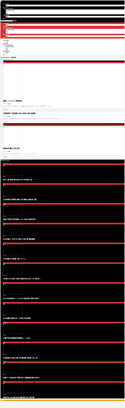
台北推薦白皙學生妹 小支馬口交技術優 (16, 318)
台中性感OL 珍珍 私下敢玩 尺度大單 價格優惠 (19, 239)
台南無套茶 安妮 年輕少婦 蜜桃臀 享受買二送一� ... (21, 358)
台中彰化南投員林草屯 (8, 8)
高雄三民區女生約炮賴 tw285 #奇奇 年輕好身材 (19, 219)
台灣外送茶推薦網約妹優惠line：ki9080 (16, 338)
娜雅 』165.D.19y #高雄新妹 (12, 101)
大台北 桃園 (6, 4)
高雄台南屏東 (6, 15)
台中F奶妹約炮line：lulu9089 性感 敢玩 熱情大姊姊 (20, 298)
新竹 (4, 18)
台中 (7, 12)
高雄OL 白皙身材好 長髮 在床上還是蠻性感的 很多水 (21, 378)
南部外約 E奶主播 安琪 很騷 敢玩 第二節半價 (18, 397)
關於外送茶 (5, 7)
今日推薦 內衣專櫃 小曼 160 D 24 (14, 259)
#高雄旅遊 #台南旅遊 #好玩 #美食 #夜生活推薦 (19, 113)
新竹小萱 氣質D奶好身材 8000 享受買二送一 (18, 180)
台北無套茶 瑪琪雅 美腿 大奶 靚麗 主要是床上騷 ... (20, 199)
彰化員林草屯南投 (10, 10)
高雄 (7, 16)
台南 (7, 13)
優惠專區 (5, 322)
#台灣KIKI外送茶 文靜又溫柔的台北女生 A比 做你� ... (22, 279)
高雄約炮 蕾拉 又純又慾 (11, 148)
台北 (7, 5)
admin (9, 103)
